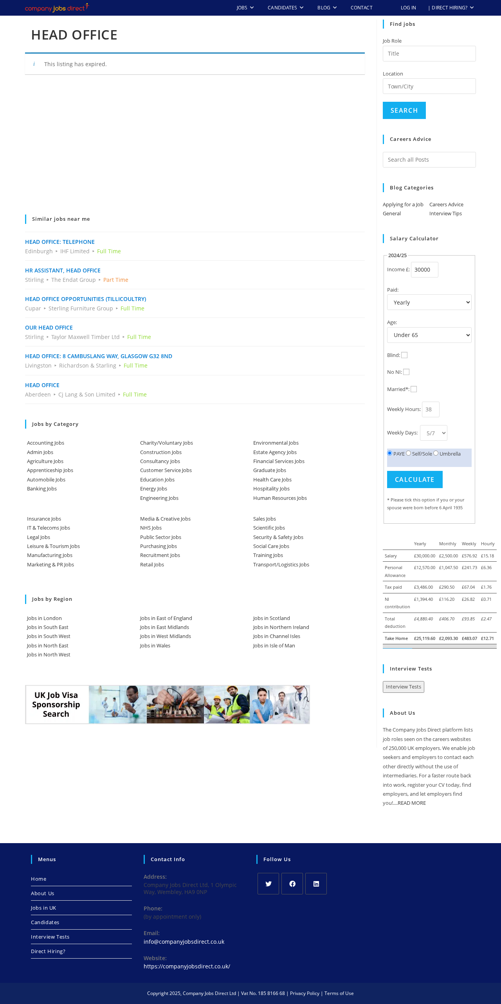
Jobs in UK (43, 907)
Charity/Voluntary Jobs (166, 442)
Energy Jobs (153, 488)
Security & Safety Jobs (278, 537)
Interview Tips (445, 213)
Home (38, 878)
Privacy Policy (304, 993)
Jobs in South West (48, 636)
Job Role (392, 40)
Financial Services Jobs (279, 461)
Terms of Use (339, 993)
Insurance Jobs (44, 518)
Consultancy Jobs (160, 461)
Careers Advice (446, 204)
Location (393, 73)
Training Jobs (268, 555)
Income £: (398, 269)
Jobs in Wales (155, 645)
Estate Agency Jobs (275, 452)
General (392, 213)
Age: (392, 322)
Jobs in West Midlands (165, 636)
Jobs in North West (48, 654)
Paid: (392, 289)
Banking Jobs (42, 488)
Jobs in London (44, 618)
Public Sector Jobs (160, 537)
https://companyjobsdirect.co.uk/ (187, 966)
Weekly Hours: (404, 409)
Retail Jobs (152, 564)
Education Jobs (157, 479)
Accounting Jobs (45, 442)
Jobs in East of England (166, 618)
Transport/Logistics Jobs (281, 564)
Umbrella (449, 453)
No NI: (394, 371)
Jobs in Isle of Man (274, 645)
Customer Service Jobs (166, 470)
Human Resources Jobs (280, 497)
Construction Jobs (161, 452)
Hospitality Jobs (271, 488)
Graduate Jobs (269, 470)
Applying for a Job (403, 204)
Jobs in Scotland (271, 618)
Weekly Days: (403, 432)
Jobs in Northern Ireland (281, 627)
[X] (268, 883)
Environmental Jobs (276, 442)
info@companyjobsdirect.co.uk (184, 941)
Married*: (398, 389)
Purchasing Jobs (158, 546)
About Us (42, 893)
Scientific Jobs (269, 527)
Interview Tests (403, 686)
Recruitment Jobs (160, 555)
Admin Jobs (40, 452)
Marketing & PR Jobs (50, 564)
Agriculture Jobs (45, 461)
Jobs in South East (47, 627)
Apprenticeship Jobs (50, 470)
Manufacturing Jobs (49, 555)
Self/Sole (421, 453)
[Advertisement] (195, 150)
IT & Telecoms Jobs (48, 527)
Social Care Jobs (271, 546)
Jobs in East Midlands (164, 627)
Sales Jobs (264, 518)
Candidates (45, 922)
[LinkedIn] (316, 883)
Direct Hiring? (48, 951)
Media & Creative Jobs (165, 518)
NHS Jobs (151, 527)
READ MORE (412, 802)
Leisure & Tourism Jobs (53, 546)
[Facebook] (292, 883)
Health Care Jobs (272, 479)
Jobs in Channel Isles (276, 636)
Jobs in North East (47, 645)
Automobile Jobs (46, 479)
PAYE (398, 453)
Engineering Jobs (159, 497)
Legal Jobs (38, 537)
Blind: (393, 355)
